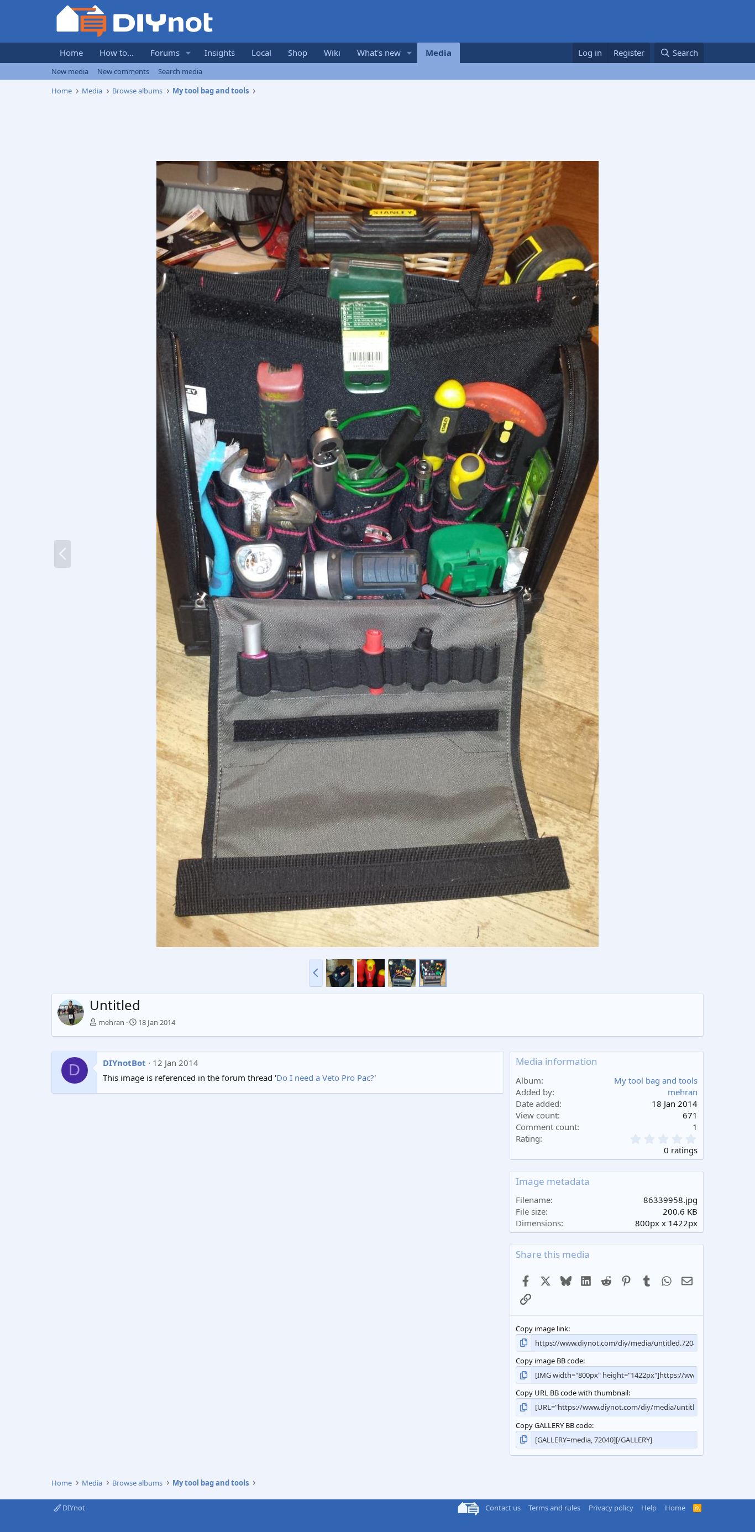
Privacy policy (611, 1508)
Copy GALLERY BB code (554, 1425)
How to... (116, 52)
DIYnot (73, 1508)
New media (69, 71)
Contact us (503, 1508)
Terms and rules (554, 1508)
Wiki (332, 52)
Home (71, 52)
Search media (180, 71)
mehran (111, 1022)
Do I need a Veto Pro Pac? (325, 1077)
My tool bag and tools (656, 1080)
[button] (188, 53)
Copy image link (542, 1329)
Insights (220, 52)
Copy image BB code (549, 1361)
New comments (123, 71)
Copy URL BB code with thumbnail (572, 1393)
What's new (379, 52)
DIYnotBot (124, 1062)
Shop (297, 52)
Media (439, 52)
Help (649, 1508)
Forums (165, 52)
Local (261, 52)
